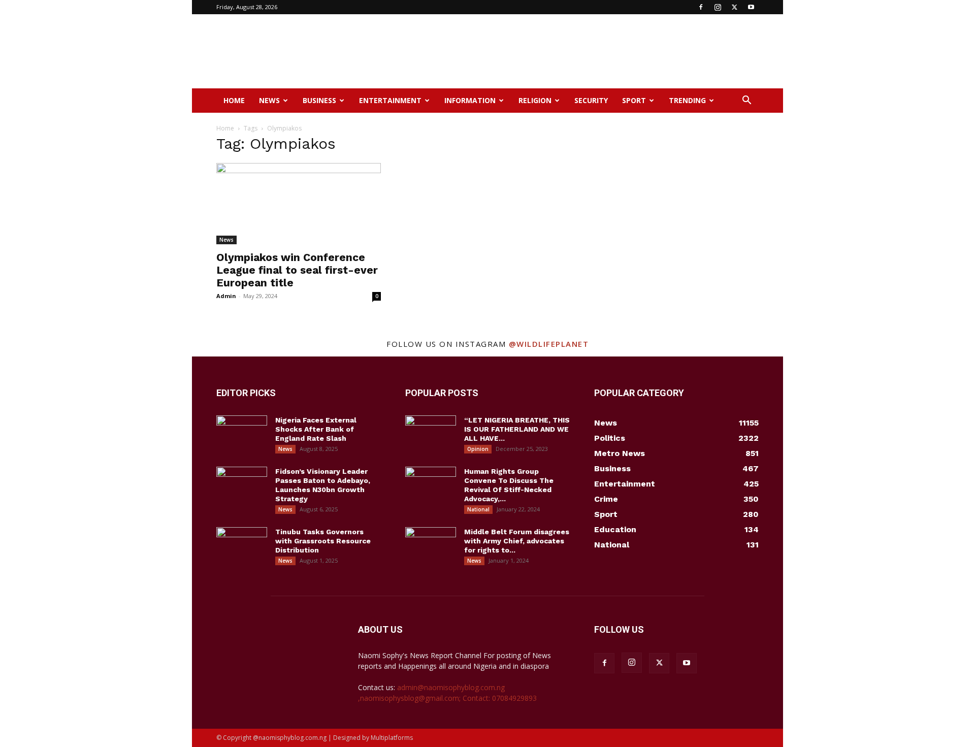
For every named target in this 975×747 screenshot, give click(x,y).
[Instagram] (717, 7)
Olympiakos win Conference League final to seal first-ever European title (297, 270)
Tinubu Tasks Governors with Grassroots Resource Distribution (323, 541)
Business (319, 100)
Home (234, 100)
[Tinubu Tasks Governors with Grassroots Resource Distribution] (241, 545)
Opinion (478, 448)
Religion (534, 100)
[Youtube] (751, 7)
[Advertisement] (574, 51)
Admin (226, 296)
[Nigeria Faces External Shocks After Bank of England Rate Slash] (241, 433)
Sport (634, 100)
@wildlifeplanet (549, 344)
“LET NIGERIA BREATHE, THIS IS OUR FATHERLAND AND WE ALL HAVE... (517, 429)
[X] (734, 7)
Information (470, 100)
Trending (687, 100)
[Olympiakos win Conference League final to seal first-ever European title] (298, 203)
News (269, 100)
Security (591, 100)
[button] (746, 101)
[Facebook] (700, 7)
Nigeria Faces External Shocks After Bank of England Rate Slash (315, 429)
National (478, 509)
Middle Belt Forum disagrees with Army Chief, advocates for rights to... (516, 541)
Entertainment (390, 100)
